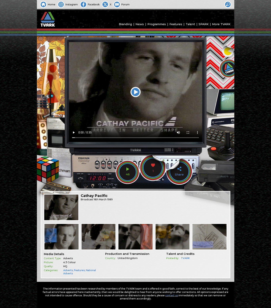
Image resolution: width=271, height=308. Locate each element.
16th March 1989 (103, 199)
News (140, 24)
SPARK (204, 24)
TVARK (185, 258)
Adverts (68, 270)
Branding (125, 24)
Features (175, 24)
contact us (171, 295)
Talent (190, 24)
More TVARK (221, 24)
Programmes (156, 24)
